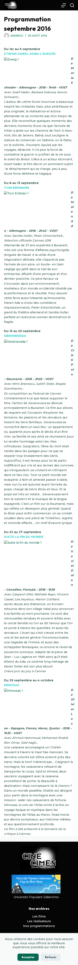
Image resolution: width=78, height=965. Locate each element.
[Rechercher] (72, 5)
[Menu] (63, 5)
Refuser (50, 957)
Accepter (28, 957)
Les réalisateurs (39, 921)
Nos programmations (39, 926)
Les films (39, 916)
